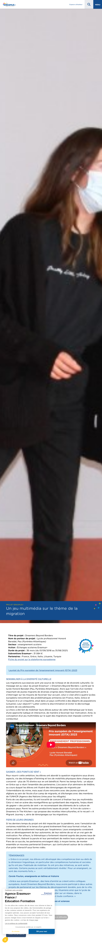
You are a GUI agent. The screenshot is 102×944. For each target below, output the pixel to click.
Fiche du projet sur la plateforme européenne (31, 659)
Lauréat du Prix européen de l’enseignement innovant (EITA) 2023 (43, 670)
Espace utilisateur (75, 4)
